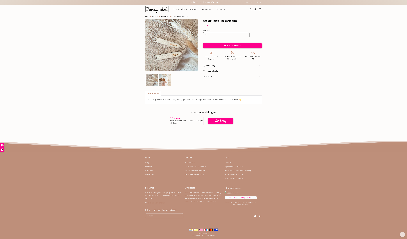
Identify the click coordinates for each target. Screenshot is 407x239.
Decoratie (155, 16)
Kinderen (148, 166)
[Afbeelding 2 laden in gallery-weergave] (165, 80)
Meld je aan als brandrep (155, 203)
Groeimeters (165, 16)
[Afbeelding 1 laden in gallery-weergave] (152, 80)
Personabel (206, 233)
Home (147, 16)
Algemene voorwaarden (234, 166)
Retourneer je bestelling (194, 174)
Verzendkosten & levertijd (195, 170)
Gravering (206, 31)
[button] (175, 9)
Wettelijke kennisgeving (234, 178)
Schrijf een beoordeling (220, 121)
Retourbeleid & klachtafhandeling (238, 170)
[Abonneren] (181, 215)
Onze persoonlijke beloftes (195, 166)
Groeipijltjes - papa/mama (180, 16)
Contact (228, 163)
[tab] (153, 93)
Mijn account (190, 163)
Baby (147, 163)
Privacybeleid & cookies (234, 174)
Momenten (149, 174)
